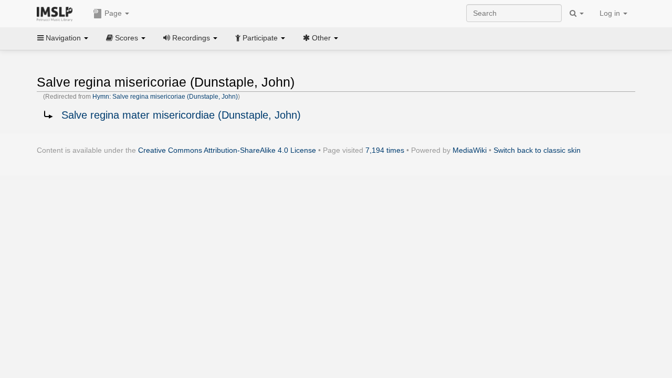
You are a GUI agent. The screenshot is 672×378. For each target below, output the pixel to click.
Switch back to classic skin (537, 150)
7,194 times (384, 150)
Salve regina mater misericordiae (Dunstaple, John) (181, 115)
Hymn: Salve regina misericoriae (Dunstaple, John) (165, 96)
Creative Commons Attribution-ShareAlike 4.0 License (227, 150)
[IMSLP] (57, 13)
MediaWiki (470, 150)
